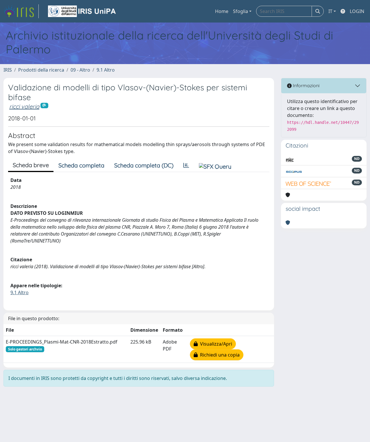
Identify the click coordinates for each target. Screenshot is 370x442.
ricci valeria (24, 106)
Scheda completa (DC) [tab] (143, 165)
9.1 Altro (106, 70)
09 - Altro (80, 70)
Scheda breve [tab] (31, 165)
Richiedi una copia (219, 355)
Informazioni (305, 85)
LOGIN (357, 11)
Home (221, 11)
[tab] (186, 165)
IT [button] (330, 11)
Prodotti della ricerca (41, 70)
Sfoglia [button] (240, 11)
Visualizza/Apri (215, 344)
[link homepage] (21, 11)
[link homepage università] (82, 11)
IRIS (7, 70)
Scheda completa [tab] (81, 165)
